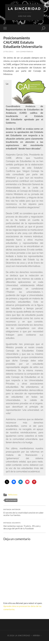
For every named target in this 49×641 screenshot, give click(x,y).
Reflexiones (12, 495)
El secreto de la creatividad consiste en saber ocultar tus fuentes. (23, 512)
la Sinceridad (24, 8)
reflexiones (11, 500)
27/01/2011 (8, 52)
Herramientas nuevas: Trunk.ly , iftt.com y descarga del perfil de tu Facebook (22, 526)
